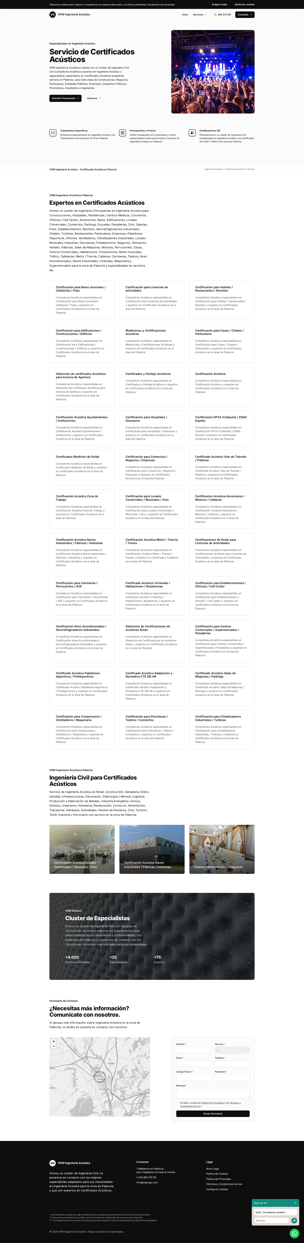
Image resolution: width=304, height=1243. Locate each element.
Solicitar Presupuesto (64, 98)
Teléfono (220, 1058)
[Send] (294, 1220)
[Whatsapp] (294, 1233)
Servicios (198, 14)
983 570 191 (224, 14)
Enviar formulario (212, 1113)
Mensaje (181, 1085)
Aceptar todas (219, 4)
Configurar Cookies (217, 1189)
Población (221, 1071)
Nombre (181, 1044)
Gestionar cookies (245, 4)
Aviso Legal (212, 1168)
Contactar (243, 14)
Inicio (185, 14)
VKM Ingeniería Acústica (73, 14)
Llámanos (92, 98)
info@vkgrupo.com (147, 1182)
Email (180, 1058)
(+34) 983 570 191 (146, 1177)
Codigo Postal (184, 1071)
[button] (99, 1076)
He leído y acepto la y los (210, 1104)
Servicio (220, 1044)
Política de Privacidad (212, 1102)
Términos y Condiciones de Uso (224, 1184)
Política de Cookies (217, 1173)
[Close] (295, 1203)
